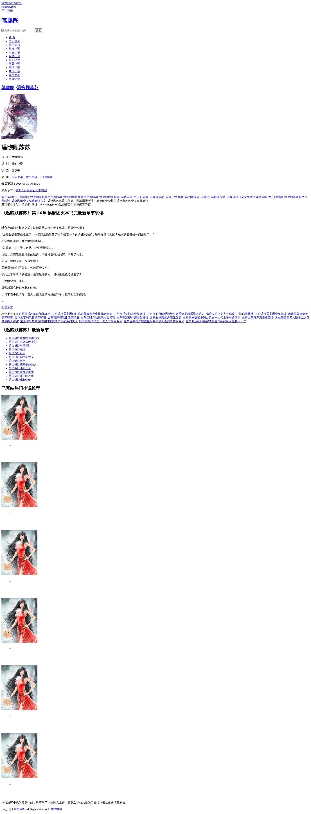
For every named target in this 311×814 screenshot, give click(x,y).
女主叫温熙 (276, 197)
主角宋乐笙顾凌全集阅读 (129, 313)
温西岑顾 (127, 197)
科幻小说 (14, 60)
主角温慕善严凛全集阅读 (258, 317)
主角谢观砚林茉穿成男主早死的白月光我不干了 (216, 321)
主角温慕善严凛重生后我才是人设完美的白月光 (154, 321)
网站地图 (56, 809)
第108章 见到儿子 (20, 368)
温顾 (169, 197)
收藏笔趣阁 (8, 6)
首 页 (12, 37)
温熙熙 (25, 197)
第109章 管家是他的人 (23, 364)
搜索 (38, 30)
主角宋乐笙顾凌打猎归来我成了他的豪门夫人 (49, 321)
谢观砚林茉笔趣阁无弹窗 (165, 317)
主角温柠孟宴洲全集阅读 (271, 313)
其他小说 (14, 71)
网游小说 (14, 56)
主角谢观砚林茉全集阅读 (132, 317)
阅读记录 (14, 78)
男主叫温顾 (142, 197)
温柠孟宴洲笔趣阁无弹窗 (30, 317)
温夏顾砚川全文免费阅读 (46, 197)
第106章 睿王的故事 (21, 375)
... (10, 444)
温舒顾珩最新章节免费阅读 (81, 197)
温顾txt (206, 197)
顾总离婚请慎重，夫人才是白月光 (100, 321)
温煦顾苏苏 (28, 87)
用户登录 (7, 10)
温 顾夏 (179, 197)
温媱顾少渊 (219, 197)
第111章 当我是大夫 (21, 356)
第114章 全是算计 (20, 345)
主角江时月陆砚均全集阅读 (98, 317)
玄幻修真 (14, 41)
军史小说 (14, 52)
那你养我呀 (246, 313)
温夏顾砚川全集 (110, 197)
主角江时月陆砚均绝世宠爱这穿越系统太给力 (175, 313)
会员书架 (14, 75)
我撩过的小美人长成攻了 (222, 313)
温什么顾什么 (10, 197)
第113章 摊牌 (17, 349)
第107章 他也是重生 (21, 372)
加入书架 (17, 177)
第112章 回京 (17, 353)
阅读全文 (7, 307)
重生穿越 (14, 44)
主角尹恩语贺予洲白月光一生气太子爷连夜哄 (211, 317)
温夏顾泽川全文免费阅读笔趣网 (248, 197)
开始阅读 (46, 177)
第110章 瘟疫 (17, 360)
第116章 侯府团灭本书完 (31, 190)
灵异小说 (14, 63)
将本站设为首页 (11, 3)
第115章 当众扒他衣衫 (23, 341)
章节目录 (31, 177)
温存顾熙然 (158, 197)
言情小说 (14, 67)
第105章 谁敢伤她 (20, 379)
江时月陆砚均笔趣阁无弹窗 (33, 313)
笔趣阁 (7, 87)
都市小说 (14, 48)
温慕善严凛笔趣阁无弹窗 (63, 317)
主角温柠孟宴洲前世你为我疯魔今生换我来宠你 (82, 313)
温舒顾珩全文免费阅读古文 (30, 200)
